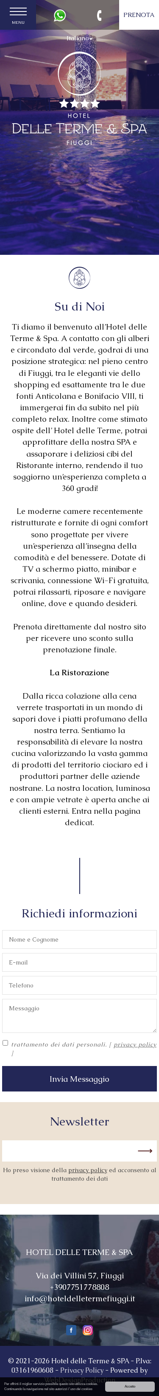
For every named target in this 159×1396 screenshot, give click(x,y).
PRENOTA (139, 15)
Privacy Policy (81, 1370)
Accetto (130, 1386)
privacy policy (135, 1044)
